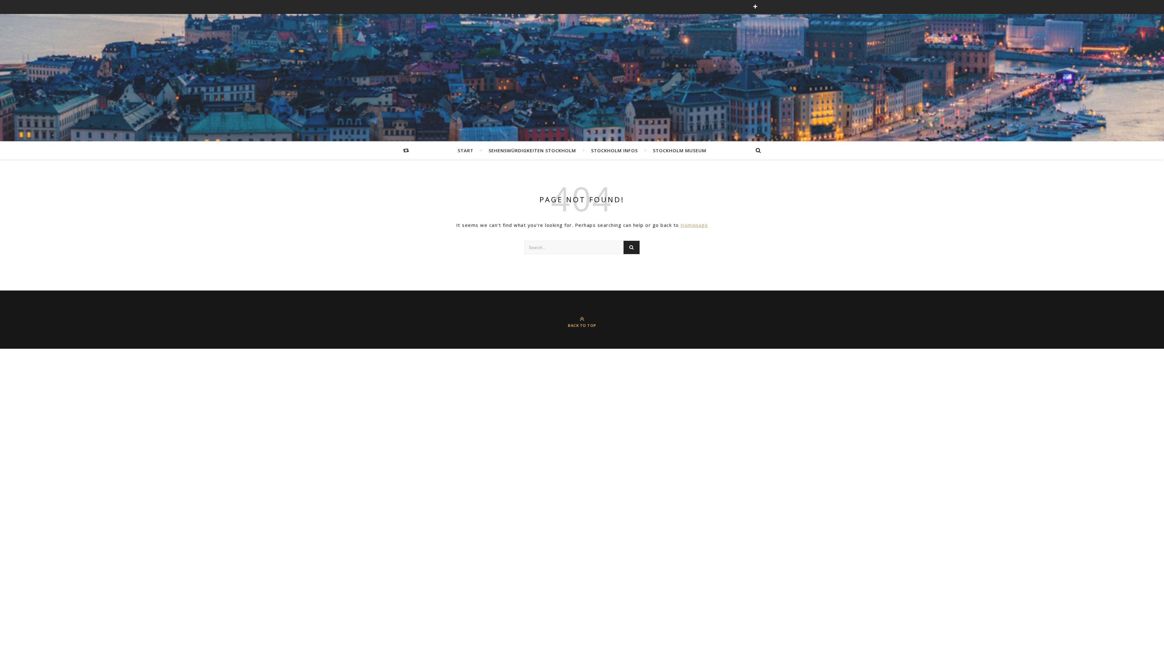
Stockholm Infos (614, 150)
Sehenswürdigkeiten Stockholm (532, 150)
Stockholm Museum (679, 150)
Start (465, 150)
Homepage (694, 225)
